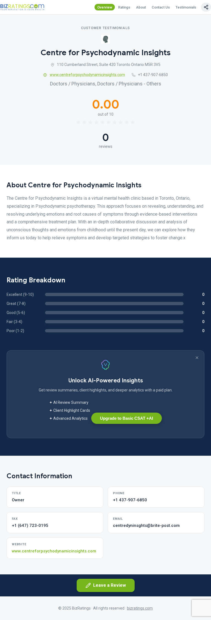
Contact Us (161, 7)
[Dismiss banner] (197, 358)
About (141, 7)
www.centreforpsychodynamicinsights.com (87, 75)
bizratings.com (140, 608)
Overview (104, 7)
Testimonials (186, 7)
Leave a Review (109, 585)
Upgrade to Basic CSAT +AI (126, 418)
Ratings (124, 7)
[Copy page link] (206, 7)
